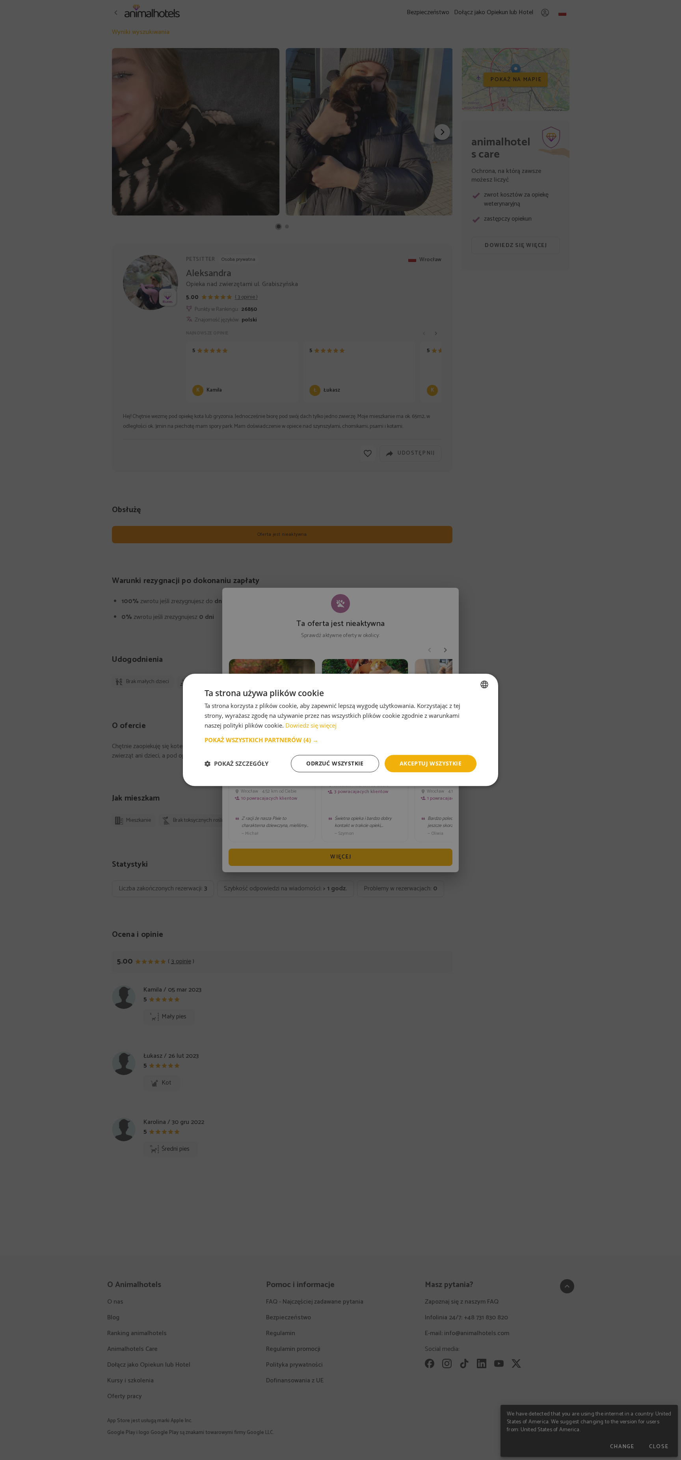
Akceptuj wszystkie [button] (430, 763)
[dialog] (340, 730)
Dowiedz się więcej (311, 725)
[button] (340, 739)
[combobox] (484, 684)
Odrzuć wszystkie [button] (334, 763)
